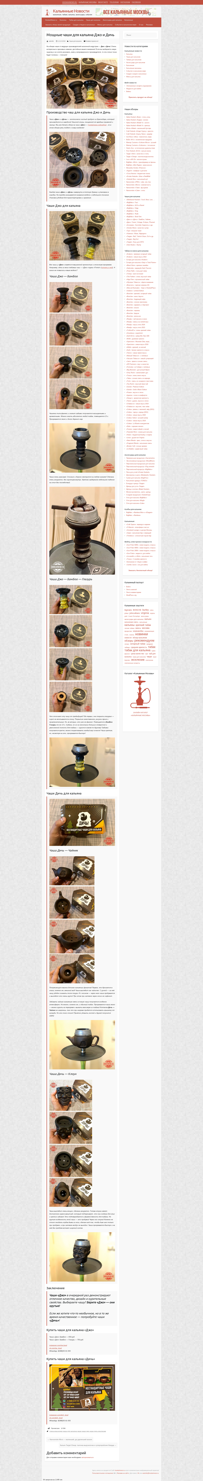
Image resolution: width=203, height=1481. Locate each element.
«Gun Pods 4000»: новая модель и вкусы (140, 548)
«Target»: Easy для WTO (135, 242)
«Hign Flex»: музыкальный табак (137, 279)
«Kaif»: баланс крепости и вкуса (137, 350)
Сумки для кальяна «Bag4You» (137, 478)
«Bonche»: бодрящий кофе (135, 299)
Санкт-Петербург (134, 616)
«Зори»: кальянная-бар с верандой (138, 533)
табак (151, 647)
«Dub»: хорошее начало (134, 426)
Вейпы (128, 91)
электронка (149, 660)
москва (145, 628)
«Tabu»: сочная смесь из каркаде (138, 378)
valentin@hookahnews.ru (150, 1473)
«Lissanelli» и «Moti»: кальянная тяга (139, 556)
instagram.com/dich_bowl (58, 1415)
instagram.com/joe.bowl (58, 1345)
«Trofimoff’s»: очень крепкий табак (138, 330)
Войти (128, 587)
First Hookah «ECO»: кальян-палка (138, 151)
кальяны (130, 624)
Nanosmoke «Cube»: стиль (135, 190)
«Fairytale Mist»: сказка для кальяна (139, 432)
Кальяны (63, 20)
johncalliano (134, 613)
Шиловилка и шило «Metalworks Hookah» (140, 475)
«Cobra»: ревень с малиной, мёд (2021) (140, 409)
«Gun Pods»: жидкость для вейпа (138, 553)
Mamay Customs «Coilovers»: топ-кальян (140, 145)
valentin (51, 41)
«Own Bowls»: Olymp (133, 245)
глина (51, 1431)
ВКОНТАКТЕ (103, 2)
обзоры (129, 640)
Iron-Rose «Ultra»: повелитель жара (138, 137)
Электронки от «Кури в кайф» (136, 562)
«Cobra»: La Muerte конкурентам (137, 423)
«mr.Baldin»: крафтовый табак (136, 449)
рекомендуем (144, 640)
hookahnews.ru (120, 1470)
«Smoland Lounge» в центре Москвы (139, 530)
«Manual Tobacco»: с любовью (137, 356)
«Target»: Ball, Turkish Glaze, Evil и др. (140, 236)
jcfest (126, 613)
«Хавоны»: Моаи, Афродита (136, 233)
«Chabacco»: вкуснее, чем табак (137, 406)
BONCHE (137, 610)
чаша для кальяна (70, 1431)
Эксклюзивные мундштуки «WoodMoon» (140, 461)
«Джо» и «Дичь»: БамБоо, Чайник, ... (139, 219)
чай (146, 654)
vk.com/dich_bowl (55, 1418)
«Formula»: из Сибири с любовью (138, 367)
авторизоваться (88, 1457)
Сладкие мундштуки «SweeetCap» (138, 495)
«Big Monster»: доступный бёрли (137, 370)
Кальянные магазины (133, 68)
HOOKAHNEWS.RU (69, 2)
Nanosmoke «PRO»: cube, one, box (138, 182)
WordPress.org (131, 595)
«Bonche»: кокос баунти (134, 296)
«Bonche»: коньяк (132, 308)
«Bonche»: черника (133, 310)
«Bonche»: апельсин (133, 316)
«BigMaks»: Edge (132, 208)
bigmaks (128, 610)
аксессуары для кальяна (134, 619)
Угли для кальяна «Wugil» (135, 500)
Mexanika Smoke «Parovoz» (136, 168)
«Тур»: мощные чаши (133, 231)
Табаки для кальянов (133, 60)
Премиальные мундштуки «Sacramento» (140, 458)
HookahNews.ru (51, 20)
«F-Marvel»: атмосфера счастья (137, 527)
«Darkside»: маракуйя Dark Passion (138, 268)
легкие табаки (129, 628)
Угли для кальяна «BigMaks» (136, 497)
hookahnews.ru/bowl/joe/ (97, 125)
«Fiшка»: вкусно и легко (134, 392)
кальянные (143, 622)
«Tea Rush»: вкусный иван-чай (137, 384)
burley (145, 610)
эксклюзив (102, 1431)
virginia (145, 613)
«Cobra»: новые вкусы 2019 (136, 421)
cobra (151, 610)
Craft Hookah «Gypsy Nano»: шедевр (139, 134)
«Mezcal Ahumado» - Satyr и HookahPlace (141, 288)
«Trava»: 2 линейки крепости (136, 559)
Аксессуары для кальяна (112, 20)
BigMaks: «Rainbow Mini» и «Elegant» (139, 512)
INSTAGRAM (125, 2)
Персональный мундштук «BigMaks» (139, 469)
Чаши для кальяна (93, 20)
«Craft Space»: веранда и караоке (138, 524)
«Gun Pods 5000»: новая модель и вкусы (140, 545)
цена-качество (137, 653)
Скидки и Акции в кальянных (84, 25)
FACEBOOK (136, 2)
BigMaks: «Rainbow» (133, 515)
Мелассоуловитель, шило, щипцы (138, 492)
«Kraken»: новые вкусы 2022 (136, 257)
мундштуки (128, 631)
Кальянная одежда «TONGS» (136, 481)
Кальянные (128, 20)
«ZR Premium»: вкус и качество (137, 364)
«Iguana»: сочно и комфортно (136, 395)
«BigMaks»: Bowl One (133, 216)
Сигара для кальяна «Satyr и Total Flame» (141, 262)
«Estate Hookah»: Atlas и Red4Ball (138, 176)
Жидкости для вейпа (133, 89)
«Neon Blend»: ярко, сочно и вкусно (139, 440)
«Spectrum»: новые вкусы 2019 (137, 344)
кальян (147, 619)
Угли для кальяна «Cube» (135, 503)
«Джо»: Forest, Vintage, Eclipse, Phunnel (140, 222)
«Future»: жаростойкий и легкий (137, 429)
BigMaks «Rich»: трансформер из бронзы (141, 162)
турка (153, 651)
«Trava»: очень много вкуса (136, 375)
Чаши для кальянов (133, 57)
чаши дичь (94, 1431)
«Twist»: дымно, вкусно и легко (137, 401)
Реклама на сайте (123, 1473)
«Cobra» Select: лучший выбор (137, 418)
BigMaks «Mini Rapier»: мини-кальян (139, 165)
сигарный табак (137, 644)
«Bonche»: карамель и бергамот (137, 305)
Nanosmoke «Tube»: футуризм (137, 188)
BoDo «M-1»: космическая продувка (139, 140)
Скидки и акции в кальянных (136, 74)
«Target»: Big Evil (132, 239)
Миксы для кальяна (104, 25)
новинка (131, 634)
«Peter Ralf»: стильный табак (136, 271)
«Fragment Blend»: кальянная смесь (139, 443)
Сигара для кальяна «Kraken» (137, 260)
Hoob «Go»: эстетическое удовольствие (140, 148)
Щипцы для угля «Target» (135, 486)
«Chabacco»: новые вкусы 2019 (137, 404)
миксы (138, 628)
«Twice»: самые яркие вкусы (136, 353)
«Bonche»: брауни (132, 313)
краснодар (58, 1431)
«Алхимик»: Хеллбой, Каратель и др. (139, 225)
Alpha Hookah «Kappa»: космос (137, 120)
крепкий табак (143, 625)
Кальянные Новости (71, 10)
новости (128, 638)
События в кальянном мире (125, 25)
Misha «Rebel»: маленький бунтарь (138, 128)
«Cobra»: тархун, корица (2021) (137, 412)
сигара (127, 644)
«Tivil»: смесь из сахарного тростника (139, 381)
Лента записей (131, 589)
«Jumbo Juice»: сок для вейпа (137, 565)
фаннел (127, 654)
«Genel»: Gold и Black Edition (136, 389)
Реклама (149, 25)
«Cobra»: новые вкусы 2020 (136, 415)
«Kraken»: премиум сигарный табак (138, 254)
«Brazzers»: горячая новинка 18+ (138, 285)
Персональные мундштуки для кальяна (140, 464)
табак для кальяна (137, 650)
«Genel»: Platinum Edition (135, 387)
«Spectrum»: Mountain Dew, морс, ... (139, 341)
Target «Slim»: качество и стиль (137, 154)
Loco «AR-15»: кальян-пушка (136, 159)
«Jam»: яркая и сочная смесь (136, 361)
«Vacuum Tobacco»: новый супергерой (139, 358)
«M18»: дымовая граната (135, 339)
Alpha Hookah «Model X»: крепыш (138, 125)
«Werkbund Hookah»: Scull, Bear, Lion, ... (140, 200)
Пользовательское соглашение (102, 1473)
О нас (141, 25)
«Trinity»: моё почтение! (134, 274)
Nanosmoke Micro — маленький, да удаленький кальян (70, 1439)
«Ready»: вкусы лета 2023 (135, 327)
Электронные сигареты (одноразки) (138, 86)
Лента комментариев (133, 592)
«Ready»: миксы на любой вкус (137, 322)
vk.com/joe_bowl (55, 1348)
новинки (141, 634)
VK (138, 1473)
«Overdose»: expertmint (134, 333)
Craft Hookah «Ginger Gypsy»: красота (139, 131)
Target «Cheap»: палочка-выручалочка (139, 156)
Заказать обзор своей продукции (57, 25)
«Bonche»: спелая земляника (136, 302)
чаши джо (85, 1431)
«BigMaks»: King (132, 211)
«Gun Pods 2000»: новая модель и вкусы (140, 550)
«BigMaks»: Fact (132, 202)
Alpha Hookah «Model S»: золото (137, 123)
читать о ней (106, 267)
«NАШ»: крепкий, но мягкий (136, 347)
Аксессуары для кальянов (135, 62)
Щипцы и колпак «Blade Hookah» (137, 489)
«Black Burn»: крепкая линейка (137, 265)
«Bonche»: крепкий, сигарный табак (138, 293)
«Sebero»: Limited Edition (135, 291)
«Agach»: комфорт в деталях (136, 171)
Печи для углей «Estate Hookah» (138, 472)
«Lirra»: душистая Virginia (135, 437)
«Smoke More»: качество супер (137, 228)
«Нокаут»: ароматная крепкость (137, 398)
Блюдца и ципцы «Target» (135, 483)
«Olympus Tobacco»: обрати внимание (139, 282)
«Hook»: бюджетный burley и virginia (139, 435)
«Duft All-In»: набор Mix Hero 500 (137, 336)
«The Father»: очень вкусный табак (138, 276)
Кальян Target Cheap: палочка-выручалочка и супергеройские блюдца (88, 1445)
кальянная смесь (131, 622)
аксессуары (145, 616)
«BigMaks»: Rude (132, 214)
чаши (79, 1431)
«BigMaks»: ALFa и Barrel (135, 205)
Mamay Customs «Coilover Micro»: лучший (141, 142)
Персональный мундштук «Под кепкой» (140, 466)
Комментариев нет (92, 41)
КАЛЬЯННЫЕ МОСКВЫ (87, 2)
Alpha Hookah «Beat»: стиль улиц (138, 117)
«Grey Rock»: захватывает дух (137, 373)
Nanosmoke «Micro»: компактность (138, 185)
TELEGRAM (114, 2)
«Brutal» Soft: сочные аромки (136, 446)
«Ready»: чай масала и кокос (136, 319)
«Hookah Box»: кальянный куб (137, 179)
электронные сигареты (132, 663)
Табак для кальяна (76, 20)
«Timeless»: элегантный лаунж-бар (138, 536)
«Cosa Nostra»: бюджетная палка (138, 173)
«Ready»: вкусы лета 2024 (135, 325)
